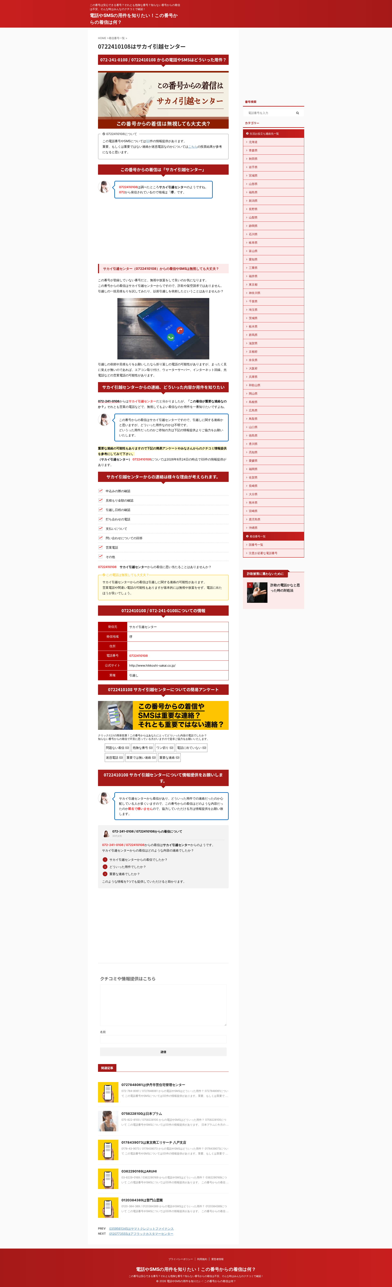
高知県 (253, 452)
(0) (148, 141)
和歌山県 (254, 385)
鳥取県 (253, 418)
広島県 (253, 410)
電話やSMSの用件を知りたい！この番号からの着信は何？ (196, 1269)
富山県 (253, 251)
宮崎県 (253, 511)
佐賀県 (253, 477)
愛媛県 (253, 460)
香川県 (253, 444)
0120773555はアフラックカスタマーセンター (141, 1234)
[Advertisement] (163, 231)
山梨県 (253, 217)
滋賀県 (253, 343)
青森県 (253, 150)
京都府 (253, 351)
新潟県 (253, 200)
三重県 (253, 267)
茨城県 (253, 318)
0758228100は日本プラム (141, 1114)
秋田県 (253, 158)
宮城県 (253, 175)
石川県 (253, 234)
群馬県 (253, 334)
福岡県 (253, 469)
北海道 (253, 142)
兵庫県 (253, 376)
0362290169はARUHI (139, 1171)
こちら (192, 146)
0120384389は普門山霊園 (142, 1200)
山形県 (253, 184)
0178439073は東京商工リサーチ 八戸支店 (153, 1142)
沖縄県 (253, 527)
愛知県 (253, 259)
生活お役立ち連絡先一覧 (264, 133)
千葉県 (253, 301)
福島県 (253, 192)
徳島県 (253, 435)
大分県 (253, 494)
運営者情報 (217, 1259)
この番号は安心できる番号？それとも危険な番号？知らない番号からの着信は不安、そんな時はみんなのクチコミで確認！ (196, 1276)
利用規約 (202, 1259)
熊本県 (253, 502)
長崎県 (253, 485)
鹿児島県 (254, 519)
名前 (103, 1032)
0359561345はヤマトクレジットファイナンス (141, 1229)
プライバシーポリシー (180, 1259)
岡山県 (253, 393)
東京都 (253, 284)
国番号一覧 (256, 544)
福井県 (253, 276)
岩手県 (253, 167)
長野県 (253, 209)
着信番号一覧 (258, 536)
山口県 (253, 427)
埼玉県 (253, 309)
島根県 (253, 402)
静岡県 (253, 225)
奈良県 (253, 360)
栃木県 (253, 326)
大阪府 (253, 368)
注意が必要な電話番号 (263, 553)
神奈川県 (254, 293)
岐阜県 (253, 242)
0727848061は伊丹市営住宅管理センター (153, 1085)
